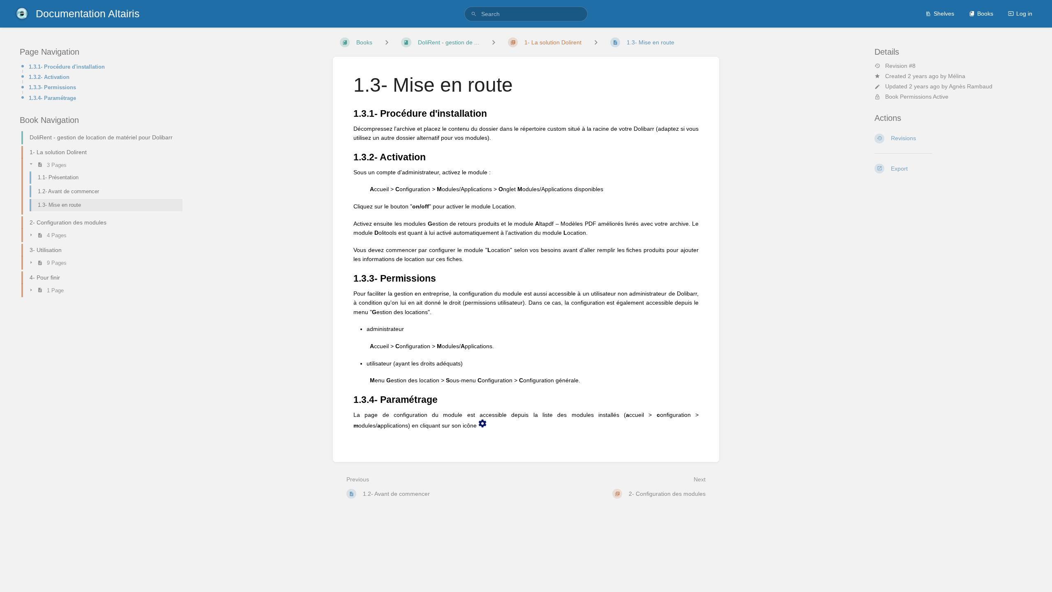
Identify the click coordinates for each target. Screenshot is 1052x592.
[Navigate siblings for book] (386, 42)
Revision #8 (900, 65)
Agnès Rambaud (970, 86)
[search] (526, 14)
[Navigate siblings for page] (595, 42)
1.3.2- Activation (49, 77)
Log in (1024, 13)
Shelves (944, 13)
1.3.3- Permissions (52, 87)
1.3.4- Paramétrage (52, 98)
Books (985, 13)
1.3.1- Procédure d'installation (67, 67)
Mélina (956, 76)
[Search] (474, 14)
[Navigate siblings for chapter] (493, 42)
